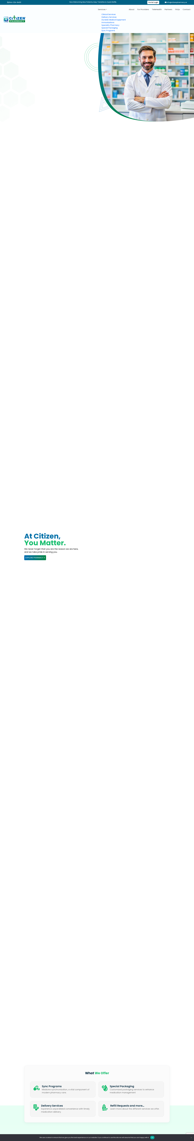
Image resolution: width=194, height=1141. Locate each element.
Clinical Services (108, 14)
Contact (186, 9)
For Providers (143, 9)
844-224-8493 (15, 2)
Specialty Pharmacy (110, 25)
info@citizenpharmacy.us (177, 2)
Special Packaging (109, 28)
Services (102, 9)
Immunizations (107, 22)
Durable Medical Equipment (113, 19)
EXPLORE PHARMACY (34, 557)
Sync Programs (108, 30)
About (131, 9)
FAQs (177, 9)
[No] (191, 1137)
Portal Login (153, 2)
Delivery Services (109, 17)
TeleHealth (157, 9)
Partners (168, 9)
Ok (152, 1137)
